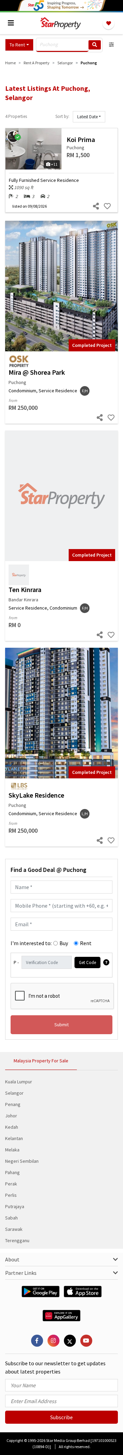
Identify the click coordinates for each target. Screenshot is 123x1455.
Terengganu (17, 1240)
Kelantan (14, 1138)
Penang (12, 1104)
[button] (19, 45)
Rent (86, 943)
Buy (63, 943)
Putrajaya (14, 1206)
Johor (11, 1116)
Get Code (87, 962)
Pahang (12, 1172)
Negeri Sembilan (22, 1161)
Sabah (11, 1218)
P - (16, 962)
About (12, 1259)
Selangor (14, 1093)
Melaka (12, 1150)
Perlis (11, 1195)
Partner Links (21, 1272)
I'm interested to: (31, 943)
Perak (11, 1184)
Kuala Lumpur (18, 1082)
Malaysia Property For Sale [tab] (41, 1061)
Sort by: (62, 116)
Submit (61, 1024)
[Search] (94, 45)
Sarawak (14, 1229)
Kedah (11, 1127)
